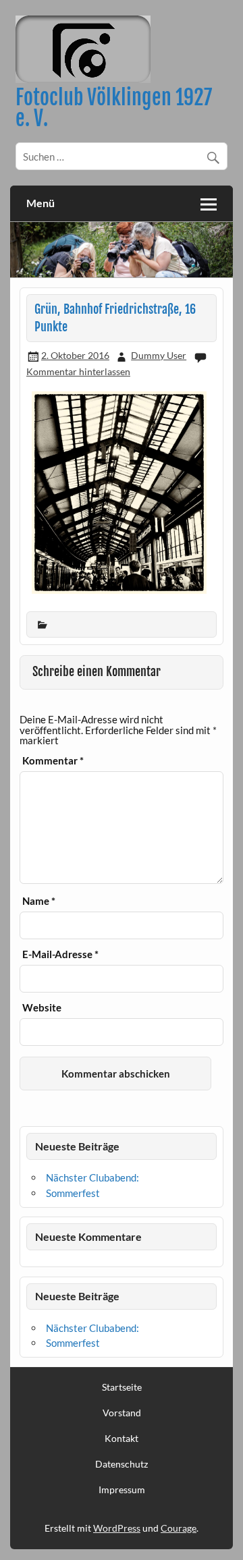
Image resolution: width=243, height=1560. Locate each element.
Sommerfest (73, 1193)
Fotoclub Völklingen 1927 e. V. (114, 107)
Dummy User (158, 355)
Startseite (122, 1387)
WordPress (116, 1528)
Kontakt (121, 1438)
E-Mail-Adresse (60, 954)
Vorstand (122, 1413)
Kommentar (53, 761)
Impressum (122, 1490)
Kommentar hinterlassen (78, 371)
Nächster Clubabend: (92, 1177)
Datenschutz (121, 1464)
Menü (40, 202)
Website (41, 1008)
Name (38, 901)
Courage (178, 1528)
